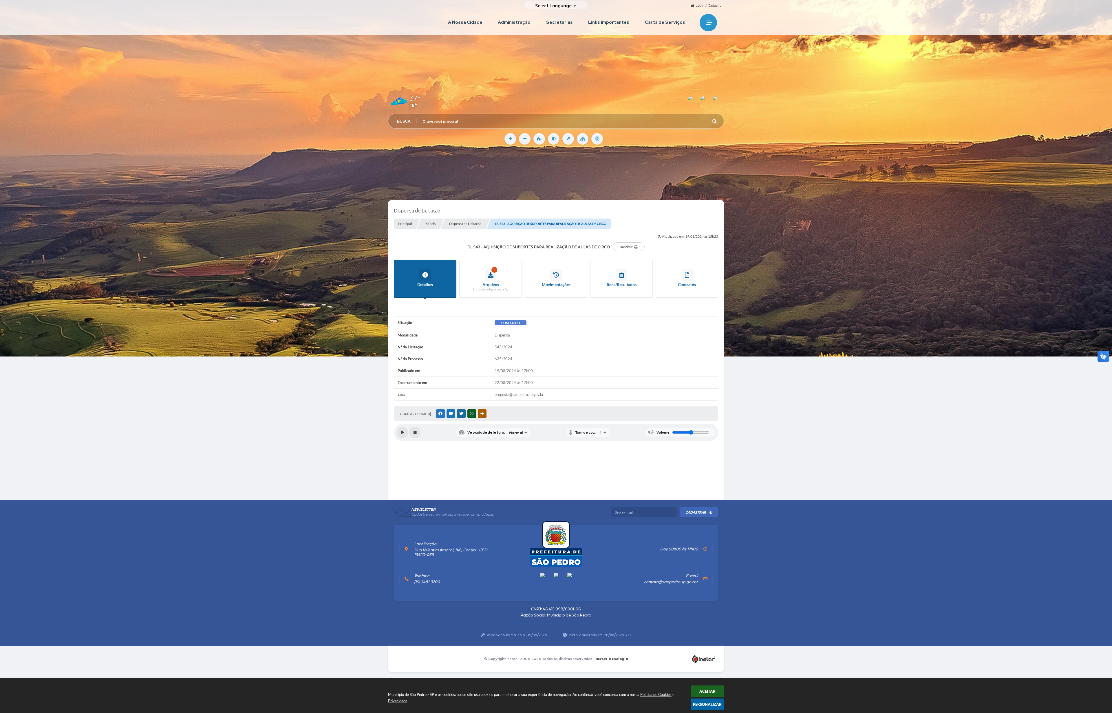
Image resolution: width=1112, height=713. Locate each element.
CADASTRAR (695, 512)
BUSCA (404, 121)
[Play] (402, 432)
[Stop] (415, 432)
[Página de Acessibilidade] (597, 139)
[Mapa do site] (582, 139)
